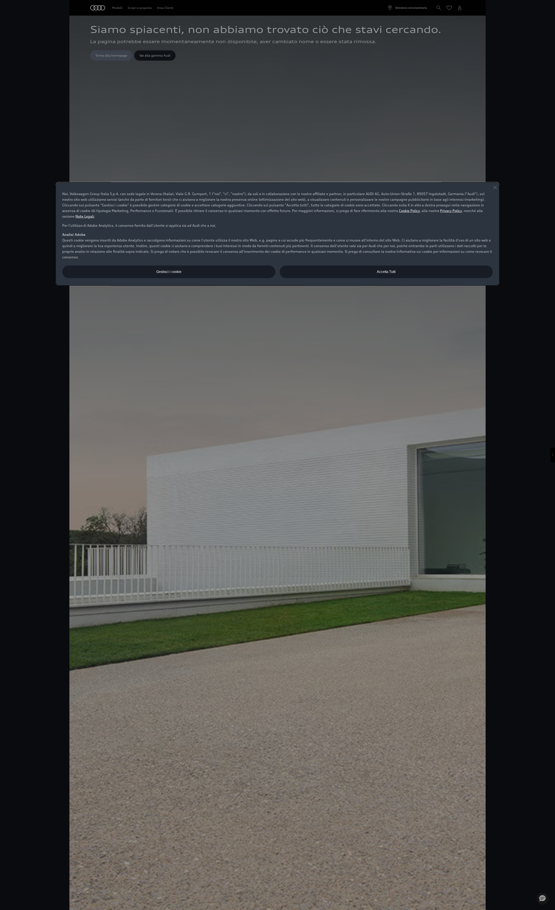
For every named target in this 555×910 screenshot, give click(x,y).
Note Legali (84, 216)
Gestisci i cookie (168, 272)
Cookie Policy (409, 211)
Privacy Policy (451, 211)
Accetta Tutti (386, 272)
